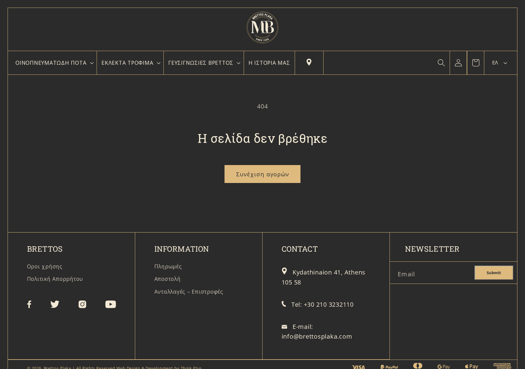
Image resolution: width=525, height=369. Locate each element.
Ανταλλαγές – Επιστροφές (188, 291)
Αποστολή (167, 278)
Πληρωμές (168, 266)
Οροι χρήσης (45, 266)
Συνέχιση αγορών (262, 174)
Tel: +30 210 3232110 (322, 304)
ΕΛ (495, 62)
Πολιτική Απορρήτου (55, 278)
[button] (54, 63)
